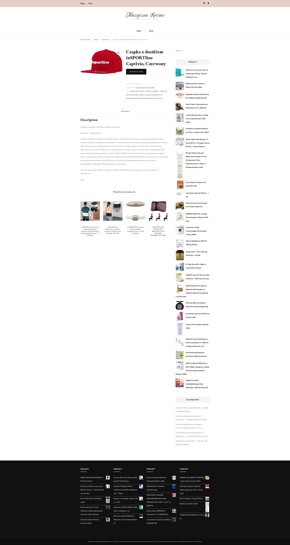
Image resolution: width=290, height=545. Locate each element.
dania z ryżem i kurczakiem (150, 95)
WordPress (197, 541)
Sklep (82, 3)
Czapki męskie (140, 87)
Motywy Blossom (172, 541)
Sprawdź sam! (136, 72)
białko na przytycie (138, 91)
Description (125, 111)
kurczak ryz (158, 98)
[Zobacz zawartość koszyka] (209, 3)
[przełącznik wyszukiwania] (204, 3)
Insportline (151, 87)
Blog (90, 3)
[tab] (125, 111)
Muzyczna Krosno (145, 15)
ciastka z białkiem (152, 91)
